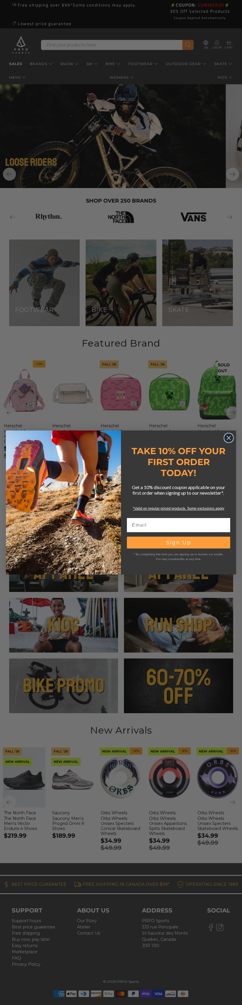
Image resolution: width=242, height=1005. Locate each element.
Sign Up (178, 542)
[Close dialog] (228, 437)
